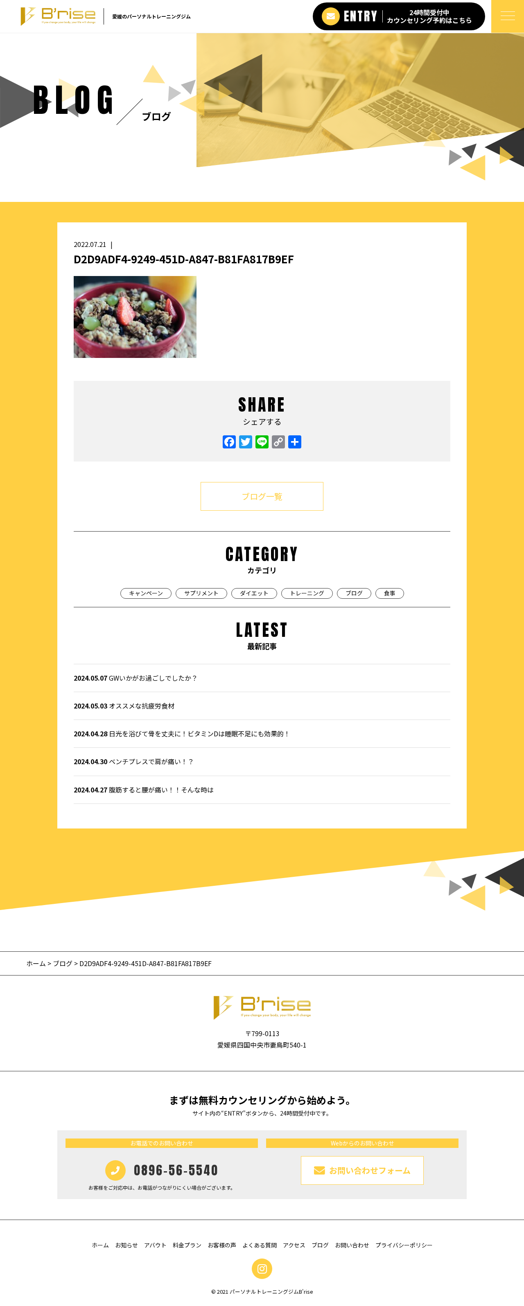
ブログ (354, 593)
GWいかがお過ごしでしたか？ (136, 678)
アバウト (155, 1245)
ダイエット (254, 593)
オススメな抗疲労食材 (124, 706)
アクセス (294, 1245)
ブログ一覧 (262, 496)
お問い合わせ (352, 1245)
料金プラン (187, 1245)
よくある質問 (259, 1245)
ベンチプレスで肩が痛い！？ (134, 761)
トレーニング (307, 593)
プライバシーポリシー (404, 1245)
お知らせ (126, 1245)
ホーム (36, 963)
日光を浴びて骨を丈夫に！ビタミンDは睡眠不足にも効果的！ (182, 733)
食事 (389, 593)
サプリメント (201, 593)
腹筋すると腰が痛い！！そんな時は (144, 789)
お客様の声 (222, 1245)
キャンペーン (146, 593)
